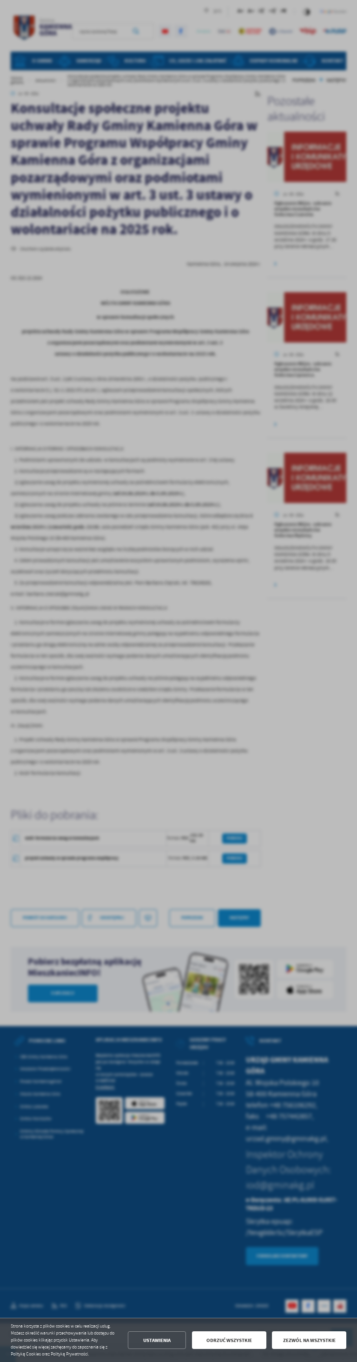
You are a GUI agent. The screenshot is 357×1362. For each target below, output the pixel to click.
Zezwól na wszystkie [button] (309, 1340)
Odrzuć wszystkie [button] (229, 1340)
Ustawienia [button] (157, 1340)
